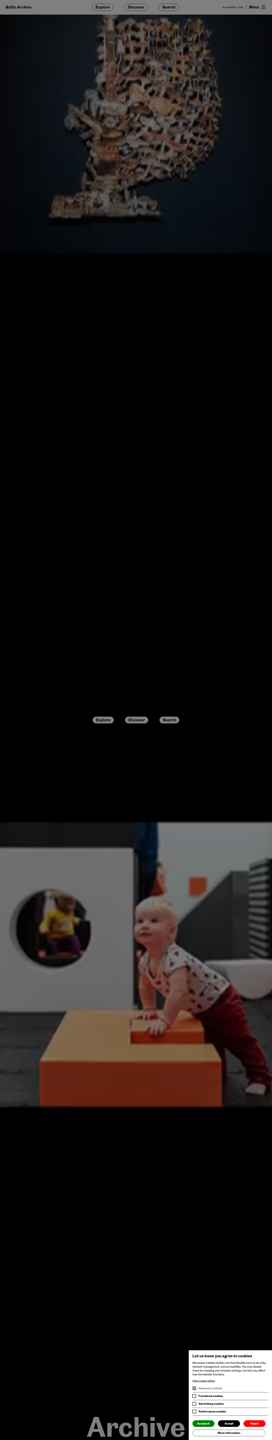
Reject (254, 1423)
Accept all (203, 1423)
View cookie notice (203, 1381)
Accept (229, 1423)
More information (229, 1433)
